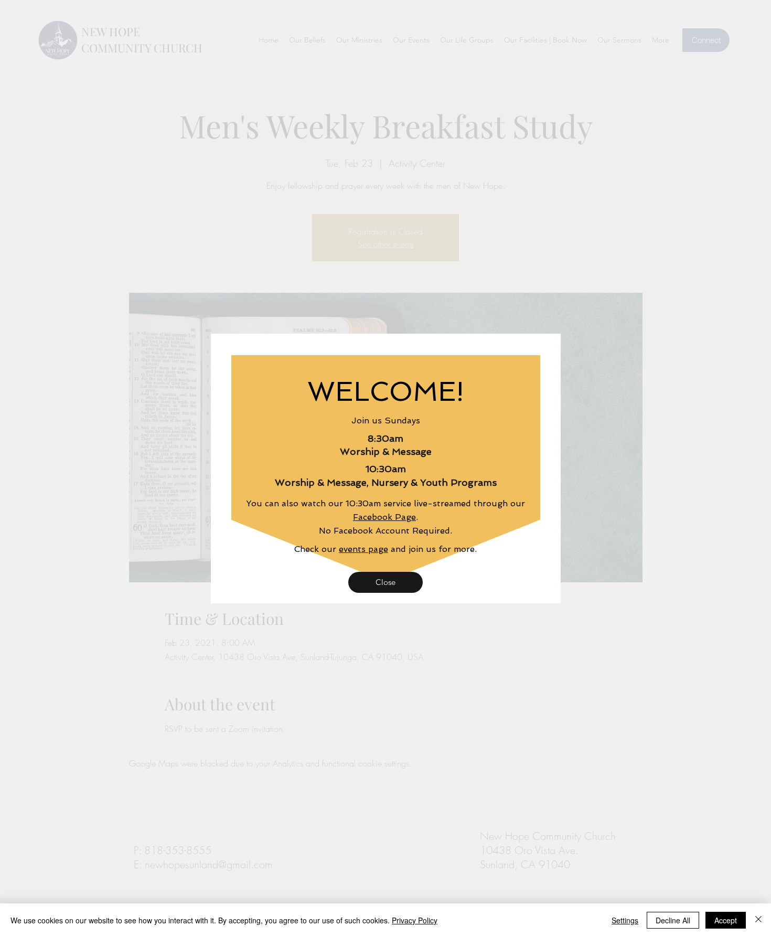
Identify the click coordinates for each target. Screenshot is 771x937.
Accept (725, 920)
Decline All (673, 920)
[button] (385, 582)
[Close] (758, 920)
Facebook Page (384, 517)
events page (363, 549)
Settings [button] (625, 920)
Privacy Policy (414, 920)
